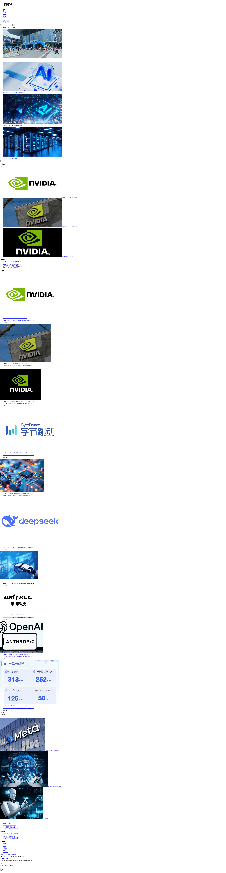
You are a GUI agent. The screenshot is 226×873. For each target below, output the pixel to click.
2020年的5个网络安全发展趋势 (9, 826)
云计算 (4, 14)
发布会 (4, 20)
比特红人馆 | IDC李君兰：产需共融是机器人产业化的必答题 (15, 60)
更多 (1, 166)
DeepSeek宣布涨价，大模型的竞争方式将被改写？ (13, 125)
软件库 (4, 21)
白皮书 (7, 20)
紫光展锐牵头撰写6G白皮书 (8, 823)
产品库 (7, 21)
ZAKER (4, 849)
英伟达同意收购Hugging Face (68, 256)
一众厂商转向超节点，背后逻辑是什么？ (11, 158)
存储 (4, 10)
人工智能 (5, 15)
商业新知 (5, 848)
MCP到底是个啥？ (47, 818)
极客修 (4, 846)
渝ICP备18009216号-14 (5, 858)
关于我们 (6, 854)
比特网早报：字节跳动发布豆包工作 (10, 264)
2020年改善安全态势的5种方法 (9, 825)
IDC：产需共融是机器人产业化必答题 (11, 837)
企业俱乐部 (5, 22)
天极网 (4, 843)
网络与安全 (5, 11)
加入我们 (14, 854)
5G (5, 16)
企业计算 (5, 9)
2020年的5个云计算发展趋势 (9, 827)
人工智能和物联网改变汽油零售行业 (10, 828)
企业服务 (5, 12)
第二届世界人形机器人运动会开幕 (10, 266)
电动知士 (5, 844)
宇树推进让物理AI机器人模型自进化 (10, 267)
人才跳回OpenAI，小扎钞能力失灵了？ (53, 750)
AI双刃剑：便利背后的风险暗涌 (54, 786)
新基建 (4, 19)
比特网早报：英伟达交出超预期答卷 (69, 226)
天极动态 (2, 854)
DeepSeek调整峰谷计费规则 (8, 265)
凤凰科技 (5, 850)
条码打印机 (5, 852)
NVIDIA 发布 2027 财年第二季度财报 (69, 197)
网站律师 (10, 854)
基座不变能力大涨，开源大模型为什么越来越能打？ (13, 92)
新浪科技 (5, 847)
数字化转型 (5, 17)
